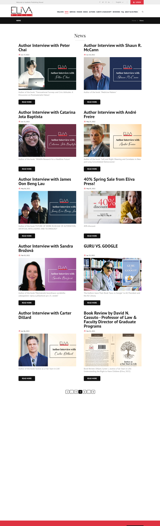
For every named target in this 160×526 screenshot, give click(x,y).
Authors (92, 12)
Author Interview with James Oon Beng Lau (45, 181)
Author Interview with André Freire (110, 114)
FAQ (122, 12)
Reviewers (116, 12)
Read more (27, 102)
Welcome (60, 12)
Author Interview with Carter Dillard (45, 315)
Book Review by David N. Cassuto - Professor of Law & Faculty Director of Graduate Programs (110, 319)
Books (85, 12)
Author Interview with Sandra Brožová (46, 248)
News (66, 12)
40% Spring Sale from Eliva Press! (109, 181)
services (73, 12)
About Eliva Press (131, 12)
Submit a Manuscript (104, 12)
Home (134, 20)
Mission (79, 12)
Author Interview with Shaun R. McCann (112, 47)
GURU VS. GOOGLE (101, 246)
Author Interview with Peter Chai (44, 47)
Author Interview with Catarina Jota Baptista (47, 114)
